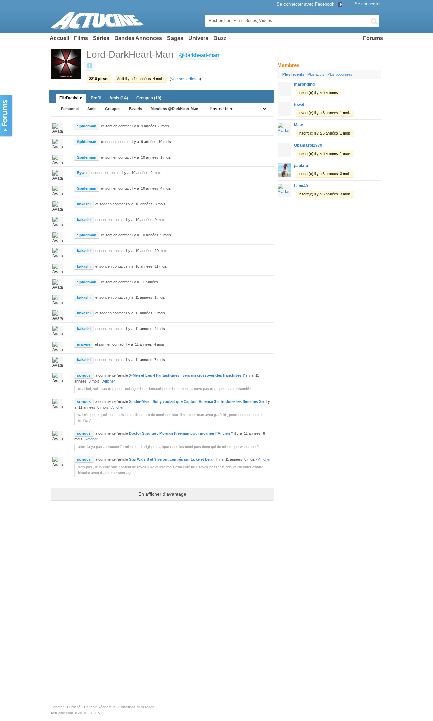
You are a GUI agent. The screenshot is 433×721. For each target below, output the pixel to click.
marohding (304, 84)
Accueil (59, 38)
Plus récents (293, 74)
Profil (96, 98)
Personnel (70, 109)
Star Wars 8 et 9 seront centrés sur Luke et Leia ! (172, 459)
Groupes (148, 98)
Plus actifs (315, 74)
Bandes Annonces (138, 38)
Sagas (175, 38)
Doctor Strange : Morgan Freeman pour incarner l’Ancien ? (181, 433)
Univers (198, 38)
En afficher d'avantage (162, 494)
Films (81, 38)
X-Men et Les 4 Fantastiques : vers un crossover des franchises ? (187, 375)
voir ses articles (185, 79)
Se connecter (368, 3)
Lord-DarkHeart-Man (130, 54)
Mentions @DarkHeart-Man (174, 109)
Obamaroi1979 (308, 145)
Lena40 (301, 186)
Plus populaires (339, 74)
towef (299, 104)
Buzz (219, 38)
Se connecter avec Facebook (306, 4)
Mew (298, 125)
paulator (302, 165)
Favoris (135, 109)
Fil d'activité (70, 98)
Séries (101, 38)
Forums (373, 38)
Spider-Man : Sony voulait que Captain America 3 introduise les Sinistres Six (197, 401)
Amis (118, 98)
